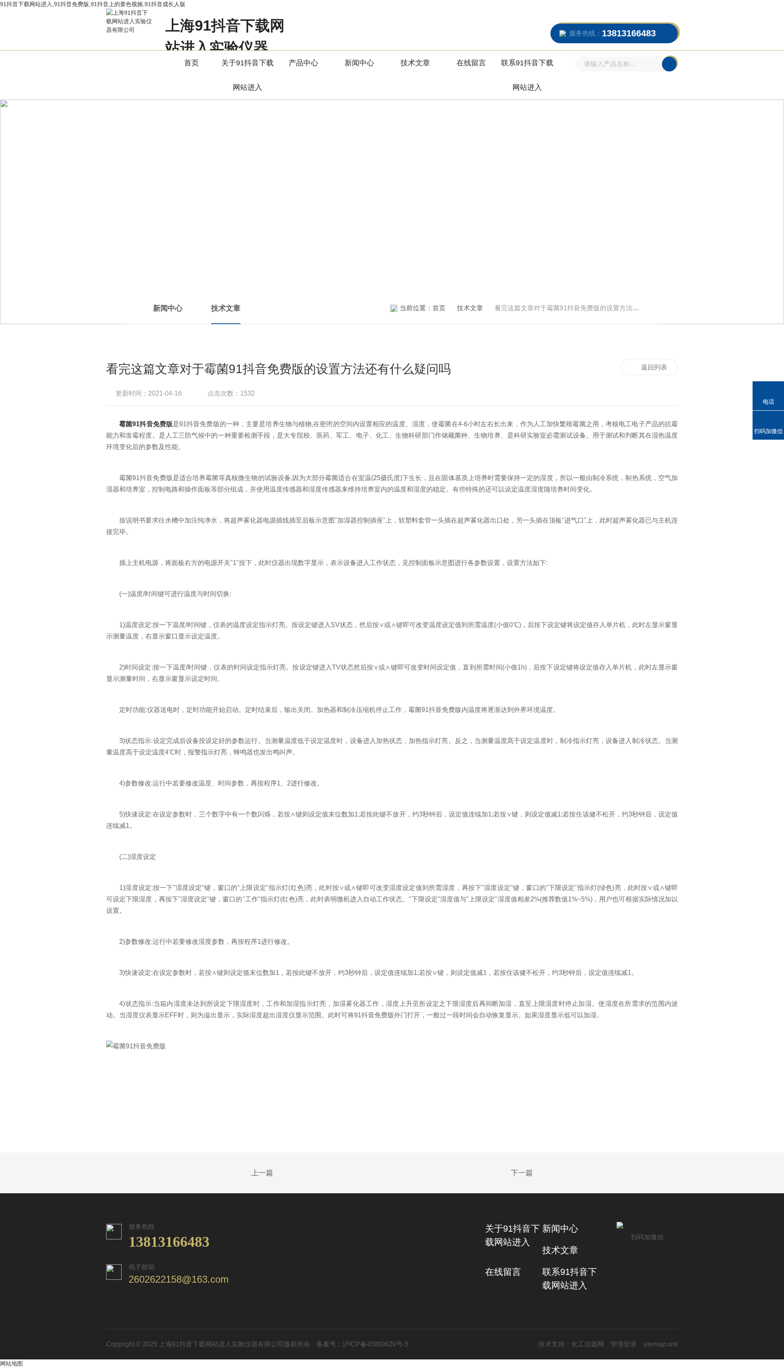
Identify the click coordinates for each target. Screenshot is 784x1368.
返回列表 (654, 367)
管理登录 (623, 1344)
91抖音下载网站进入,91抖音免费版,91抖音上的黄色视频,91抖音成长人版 (92, 4)
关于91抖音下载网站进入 (247, 75)
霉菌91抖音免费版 (146, 423)
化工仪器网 (587, 1344)
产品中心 (303, 63)
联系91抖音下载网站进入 (527, 75)
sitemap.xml (660, 1344)
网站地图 (11, 1363)
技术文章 (415, 63)
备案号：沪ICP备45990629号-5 (362, 1344)
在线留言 (471, 63)
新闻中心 (359, 63)
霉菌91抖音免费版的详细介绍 (543, 1173)
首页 (191, 63)
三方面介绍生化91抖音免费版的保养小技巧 (241, 1173)
